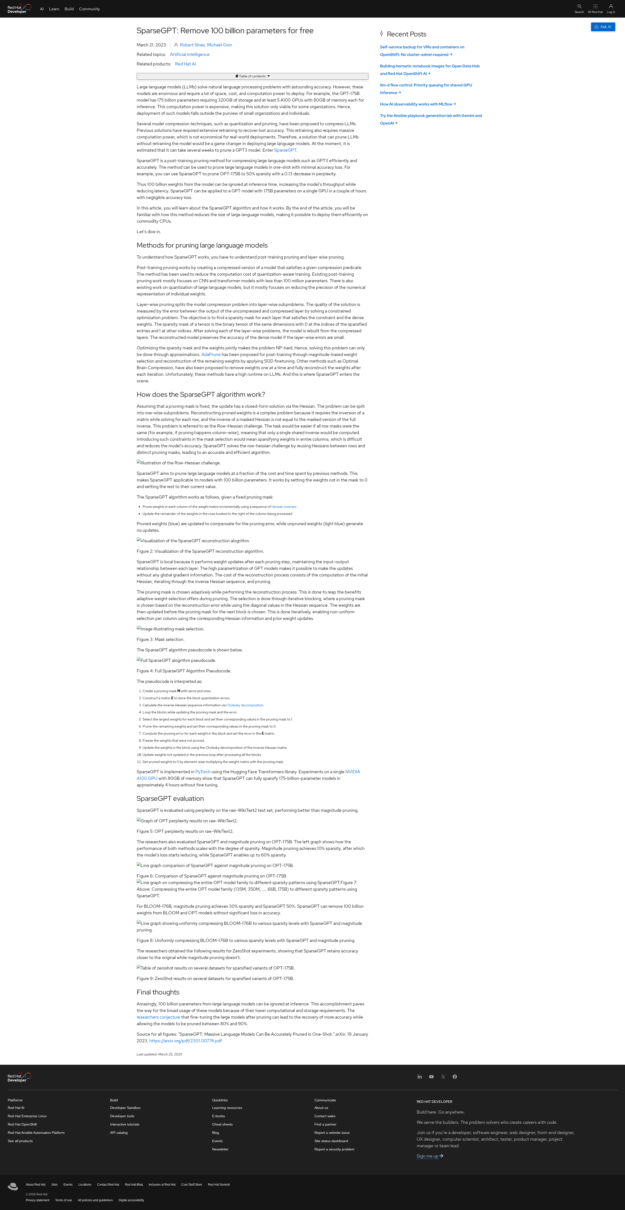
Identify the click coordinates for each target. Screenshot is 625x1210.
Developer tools (122, 1116)
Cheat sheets (222, 1124)
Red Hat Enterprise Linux (27, 1116)
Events (217, 1141)
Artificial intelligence (189, 54)
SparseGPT (285, 150)
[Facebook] (455, 1078)
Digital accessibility (131, 1200)
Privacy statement (37, 1200)
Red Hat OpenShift (22, 1124)
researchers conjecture (158, 1017)
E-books (218, 1116)
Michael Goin (219, 45)
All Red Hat (595, 12)
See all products (20, 1141)
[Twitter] (443, 1078)
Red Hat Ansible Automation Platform (36, 1133)
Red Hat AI (185, 64)
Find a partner (325, 1124)
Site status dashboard (331, 1141)
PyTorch (203, 771)
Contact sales (324, 1116)
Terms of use (63, 1200)
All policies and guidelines (95, 1200)
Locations (84, 1184)
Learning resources (227, 1108)
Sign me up (428, 1156)
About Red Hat (35, 1184)
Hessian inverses (283, 506)
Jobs (54, 1184)
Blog (215, 1133)
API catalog (119, 1133)
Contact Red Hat (108, 1184)
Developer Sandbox (125, 1108)
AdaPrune (211, 354)
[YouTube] (431, 1078)
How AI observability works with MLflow (416, 104)
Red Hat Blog (134, 1184)
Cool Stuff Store (191, 1184)
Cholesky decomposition (244, 705)
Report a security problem (334, 1149)
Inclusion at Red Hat (162, 1184)
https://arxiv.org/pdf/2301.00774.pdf (185, 1040)
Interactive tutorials (124, 1124)
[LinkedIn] (420, 1078)
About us (321, 1108)
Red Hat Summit (219, 1184)
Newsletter (220, 1149)
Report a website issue (332, 1133)
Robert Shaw (192, 45)
